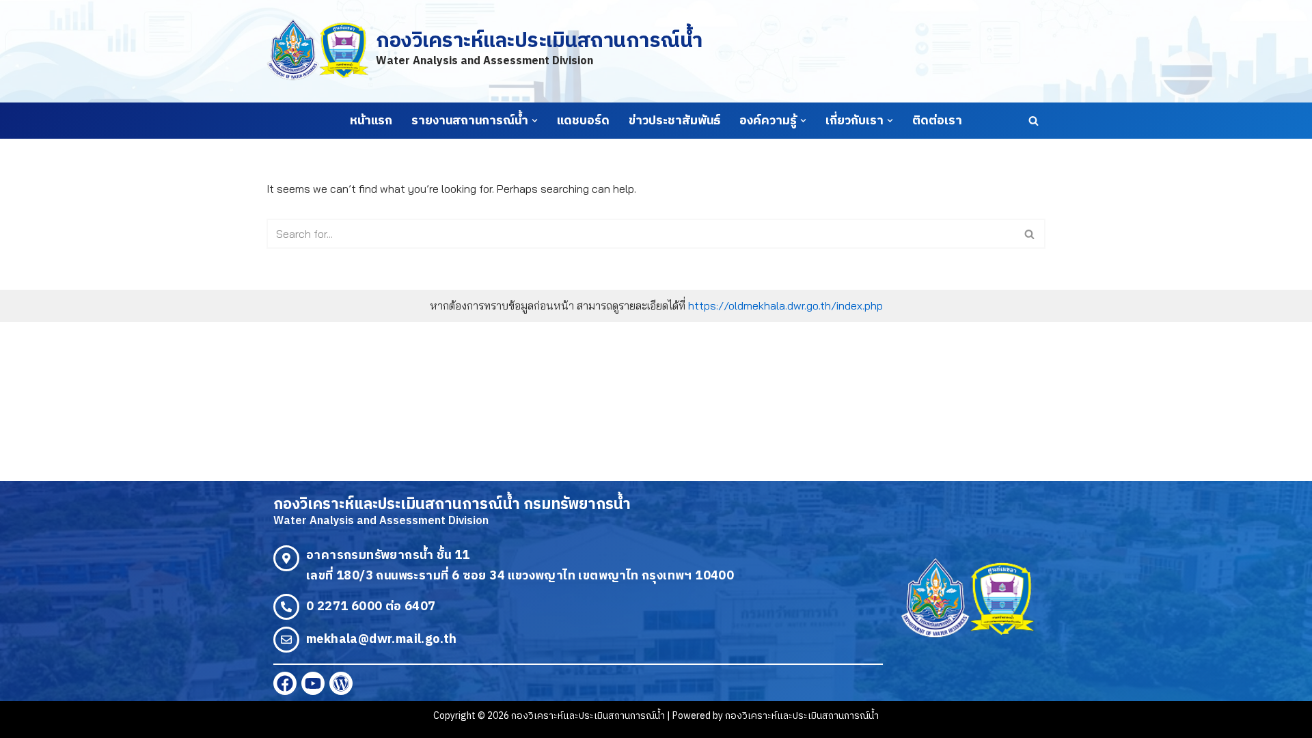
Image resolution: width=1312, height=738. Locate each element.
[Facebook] (285, 683)
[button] (535, 121)
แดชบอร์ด (583, 121)
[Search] (1033, 120)
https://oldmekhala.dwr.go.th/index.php (785, 305)
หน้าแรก (371, 121)
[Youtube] (313, 683)
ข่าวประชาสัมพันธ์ (674, 121)
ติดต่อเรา (937, 121)
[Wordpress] (341, 683)
